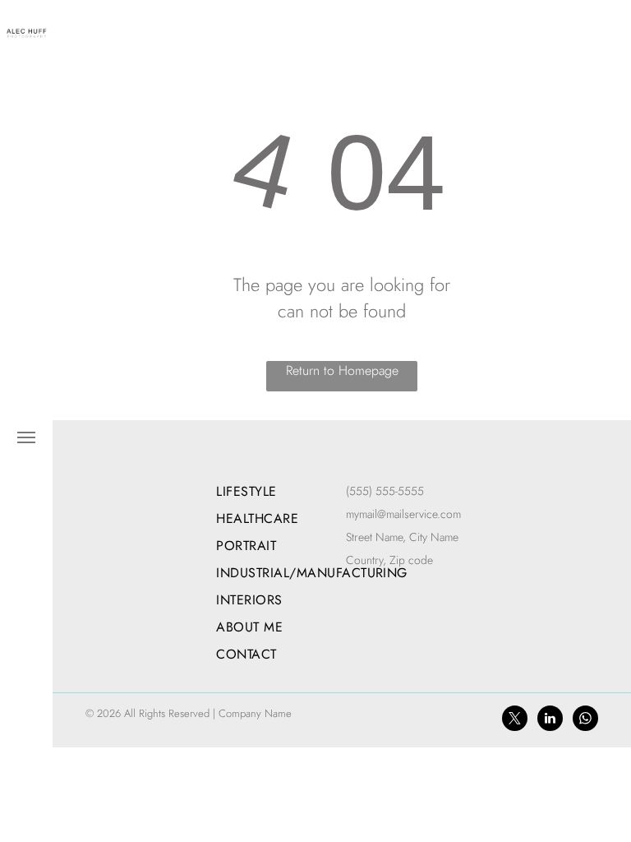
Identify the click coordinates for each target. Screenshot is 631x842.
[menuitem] (312, 491)
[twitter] (514, 720)
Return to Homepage (342, 370)
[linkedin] (550, 720)
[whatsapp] (585, 720)
